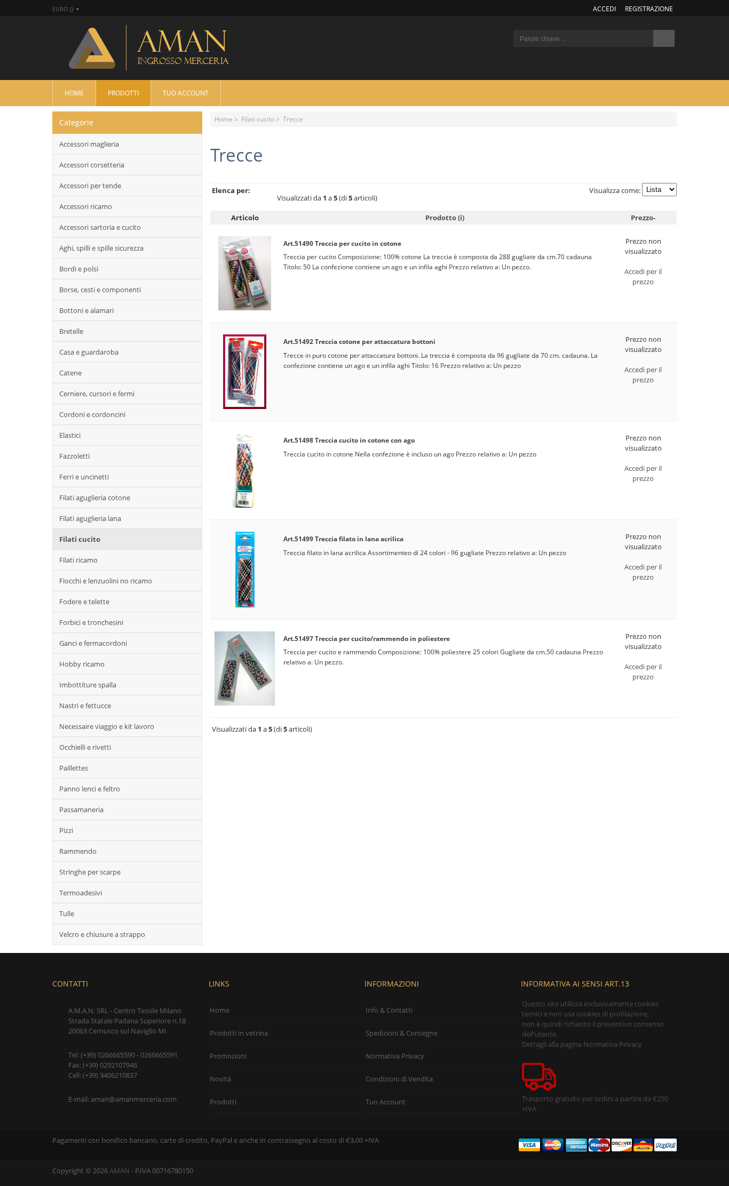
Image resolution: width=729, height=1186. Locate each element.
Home (74, 93)
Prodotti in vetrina (239, 1033)
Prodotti (123, 93)
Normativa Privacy (395, 1056)
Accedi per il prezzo (643, 276)
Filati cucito (257, 119)
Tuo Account (186, 93)
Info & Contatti (389, 1010)
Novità (220, 1079)
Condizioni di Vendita (399, 1079)
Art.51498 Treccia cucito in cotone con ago (349, 440)
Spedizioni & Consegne (402, 1033)
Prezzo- (643, 217)
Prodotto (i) (444, 217)
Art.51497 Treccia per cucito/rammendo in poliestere (366, 638)
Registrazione (649, 8)
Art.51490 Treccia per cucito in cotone (342, 243)
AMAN (119, 1170)
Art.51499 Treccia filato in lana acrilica (343, 538)
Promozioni (228, 1056)
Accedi (604, 8)
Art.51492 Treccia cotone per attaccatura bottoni (359, 341)
